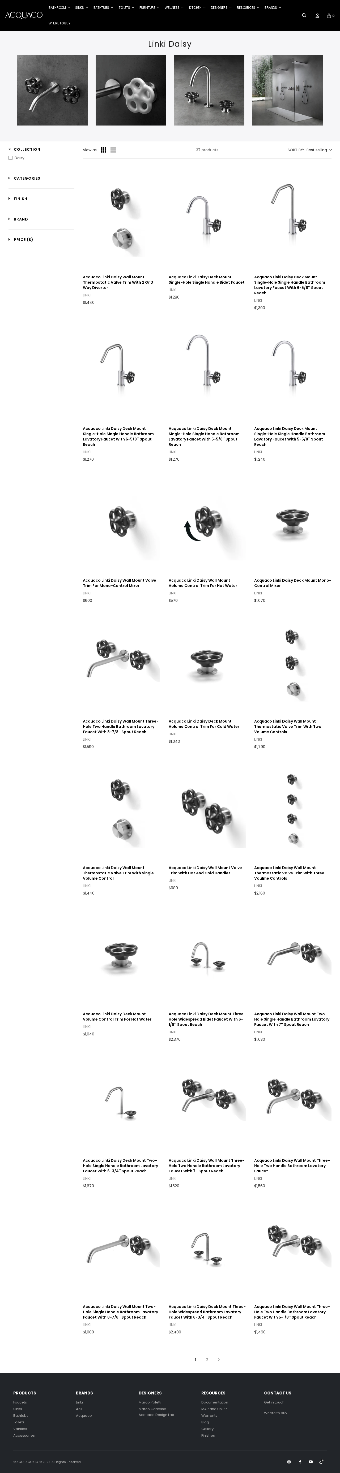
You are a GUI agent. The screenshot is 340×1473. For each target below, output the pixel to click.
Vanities (20, 1428)
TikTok (321, 1461)
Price (23, 239)
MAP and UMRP (214, 1408)
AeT (79, 1408)
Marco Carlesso (152, 1408)
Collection (27, 149)
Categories (27, 178)
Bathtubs (20, 1415)
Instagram (289, 1461)
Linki (79, 1402)
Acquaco (84, 1415)
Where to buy (275, 1412)
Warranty (209, 1415)
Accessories (24, 1435)
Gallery (207, 1428)
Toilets (18, 1422)
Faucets (20, 1402)
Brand (21, 219)
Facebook (299, 1461)
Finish (20, 198)
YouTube (310, 1461)
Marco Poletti (150, 1402)
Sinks (17, 1408)
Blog (205, 1422)
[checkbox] (40, 158)
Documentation (214, 1402)
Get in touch (274, 1402)
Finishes (208, 1435)
